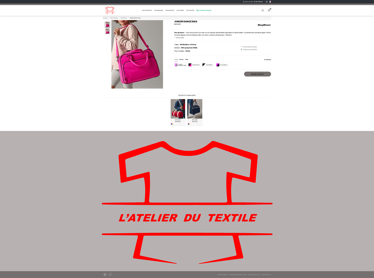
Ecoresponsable (205, 10)
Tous (176, 59)
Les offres (180, 10)
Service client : (254, 2)
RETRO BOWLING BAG (195, 109)
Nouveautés (170, 10)
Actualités (190, 10)
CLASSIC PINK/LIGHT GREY (182, 65)
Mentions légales (222, 274)
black (181, 59)
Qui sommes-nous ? (254, 274)
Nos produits (147, 10)
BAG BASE (178, 120)
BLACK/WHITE (209, 65)
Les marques (158, 10)
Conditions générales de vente (238, 274)
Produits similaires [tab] (187, 95)
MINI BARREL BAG (178, 109)
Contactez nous (266, 274)
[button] (107, 25)
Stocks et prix (256, 74)
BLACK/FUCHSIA (196, 65)
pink (186, 59)
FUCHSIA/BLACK (223, 65)
